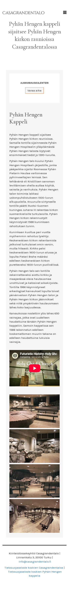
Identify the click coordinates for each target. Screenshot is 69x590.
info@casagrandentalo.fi (35, 561)
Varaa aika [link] (34, 90)
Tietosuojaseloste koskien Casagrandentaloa (34, 567)
